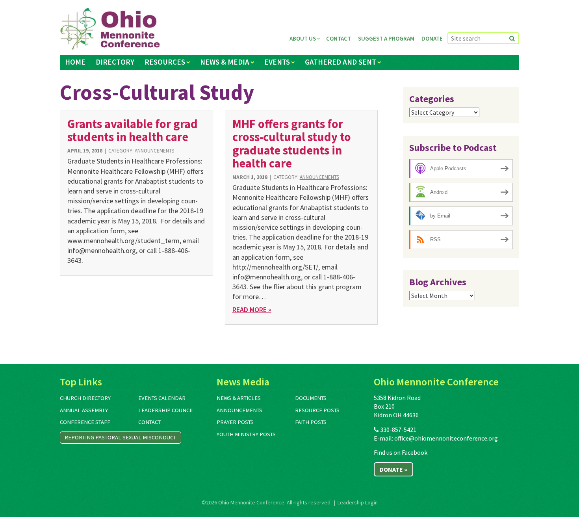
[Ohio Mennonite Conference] (110, 29)
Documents (311, 398)
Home (75, 62)
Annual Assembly (84, 410)
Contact (338, 38)
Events (277, 62)
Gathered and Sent (340, 62)
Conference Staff (85, 422)
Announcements (154, 150)
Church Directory (85, 398)
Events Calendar (162, 398)
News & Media (224, 62)
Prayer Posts (235, 422)
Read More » (251, 309)
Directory (115, 62)
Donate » (393, 469)
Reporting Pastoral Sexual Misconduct (120, 437)
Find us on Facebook (400, 452)
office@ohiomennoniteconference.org (446, 438)
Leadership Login (358, 502)
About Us (303, 38)
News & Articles (239, 398)
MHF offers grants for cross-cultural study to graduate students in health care (291, 143)
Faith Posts (311, 422)
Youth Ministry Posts (246, 434)
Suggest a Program (386, 38)
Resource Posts (317, 410)
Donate (432, 38)
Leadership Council (166, 410)
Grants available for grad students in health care (132, 130)
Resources (165, 62)
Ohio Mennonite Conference (251, 502)
